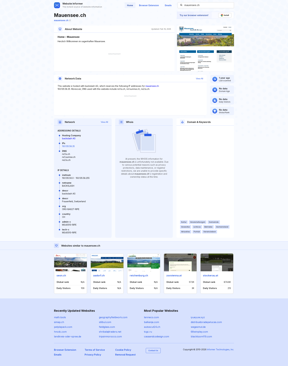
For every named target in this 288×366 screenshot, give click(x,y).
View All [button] (199, 78)
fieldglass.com (107, 326)
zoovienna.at (174, 275)
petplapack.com (63, 326)
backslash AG (68, 138)
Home (130, 5)
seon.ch (61, 275)
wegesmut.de (198, 326)
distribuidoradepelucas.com (206, 322)
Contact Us (153, 350)
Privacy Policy (93, 354)
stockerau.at (210, 275)
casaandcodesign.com (156, 336)
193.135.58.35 (68, 146)
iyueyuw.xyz (198, 317)
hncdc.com (60, 331)
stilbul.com (105, 322)
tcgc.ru (148, 331)
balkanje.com (151, 322)
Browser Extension (149, 5)
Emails (168, 5)
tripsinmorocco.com (110, 336)
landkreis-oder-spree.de (67, 336)
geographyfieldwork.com (113, 317)
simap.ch (59, 322)
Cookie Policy (123, 349)
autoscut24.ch (152, 326)
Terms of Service (95, 349)
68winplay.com (199, 331)
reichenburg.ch (139, 275)
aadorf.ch (99, 275)
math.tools (60, 317)
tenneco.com (151, 317)
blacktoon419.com (201, 336)
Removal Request (125, 354)
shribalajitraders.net (110, 331)
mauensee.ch (61, 20)
